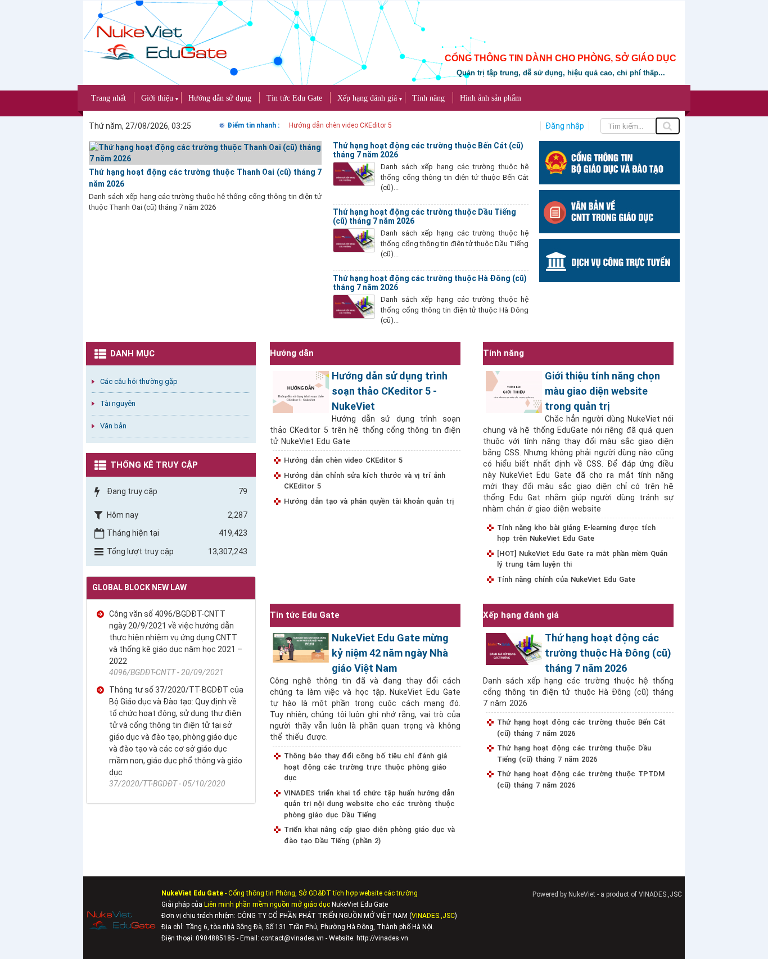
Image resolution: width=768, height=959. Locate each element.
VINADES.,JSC (660, 894)
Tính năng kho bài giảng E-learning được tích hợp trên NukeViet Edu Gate (576, 533)
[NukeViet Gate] (160, 36)
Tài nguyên (117, 403)
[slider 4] (609, 259)
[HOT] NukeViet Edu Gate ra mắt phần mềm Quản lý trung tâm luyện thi (582, 559)
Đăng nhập (564, 125)
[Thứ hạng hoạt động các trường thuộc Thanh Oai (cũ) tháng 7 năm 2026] (205, 152)
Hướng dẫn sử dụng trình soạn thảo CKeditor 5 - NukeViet (390, 391)
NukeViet (581, 894)
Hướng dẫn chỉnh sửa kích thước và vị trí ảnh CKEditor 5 (364, 481)
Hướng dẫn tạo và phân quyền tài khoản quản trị (369, 501)
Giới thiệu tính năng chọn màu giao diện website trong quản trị (602, 391)
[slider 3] (609, 210)
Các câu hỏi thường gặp (139, 381)
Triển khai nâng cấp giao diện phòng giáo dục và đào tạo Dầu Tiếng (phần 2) (369, 835)
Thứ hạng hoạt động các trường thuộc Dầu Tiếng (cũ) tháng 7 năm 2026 (574, 753)
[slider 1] (609, 161)
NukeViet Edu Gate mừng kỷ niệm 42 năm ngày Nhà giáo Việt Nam (390, 653)
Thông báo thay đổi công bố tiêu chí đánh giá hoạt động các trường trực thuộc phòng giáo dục (365, 767)
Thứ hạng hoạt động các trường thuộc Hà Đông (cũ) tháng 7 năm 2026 (608, 653)
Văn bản (113, 426)
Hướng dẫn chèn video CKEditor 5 (340, 125)
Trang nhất (108, 98)
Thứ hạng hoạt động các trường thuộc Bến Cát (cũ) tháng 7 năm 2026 (581, 728)
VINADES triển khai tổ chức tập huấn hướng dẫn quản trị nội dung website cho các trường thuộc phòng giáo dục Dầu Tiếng (369, 804)
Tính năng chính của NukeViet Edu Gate (566, 579)
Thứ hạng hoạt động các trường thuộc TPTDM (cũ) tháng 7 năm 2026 (581, 779)
